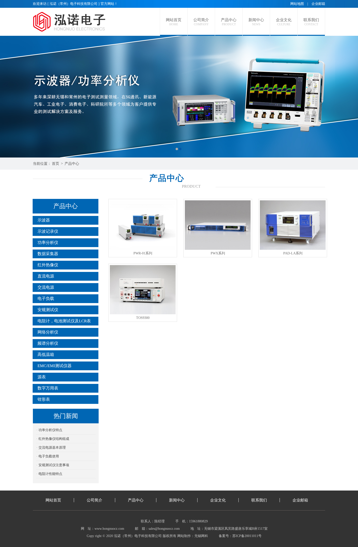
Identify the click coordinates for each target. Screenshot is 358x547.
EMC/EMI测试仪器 (55, 365)
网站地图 (297, 4)
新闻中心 (177, 500)
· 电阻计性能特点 (49, 474)
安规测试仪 (48, 309)
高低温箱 (46, 354)
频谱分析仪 (48, 343)
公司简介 (94, 500)
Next (349, 96)
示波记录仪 (48, 231)
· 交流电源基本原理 (51, 447)
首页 (55, 164)
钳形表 (44, 399)
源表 (42, 377)
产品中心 (72, 164)
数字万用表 (48, 388)
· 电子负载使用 (47, 456)
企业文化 (218, 500)
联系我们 (259, 500)
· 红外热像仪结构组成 (52, 439)
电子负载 (46, 298)
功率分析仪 (48, 242)
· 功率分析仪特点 (49, 430)
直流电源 (46, 276)
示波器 (44, 220)
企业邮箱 (318, 4)
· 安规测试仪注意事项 (52, 465)
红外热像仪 (48, 265)
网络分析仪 (48, 332)
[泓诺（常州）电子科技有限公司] (179, 97)
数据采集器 (48, 253)
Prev (8, 96)
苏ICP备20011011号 (247, 536)
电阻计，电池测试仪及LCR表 (64, 321)
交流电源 (46, 287)
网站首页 (53, 500)
